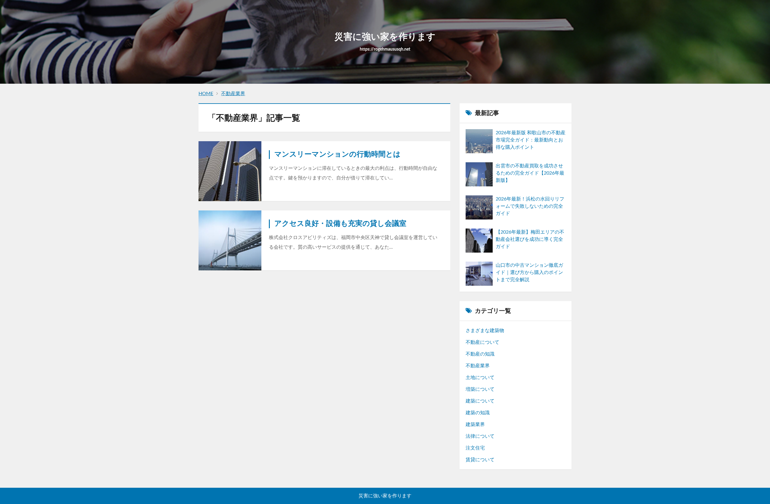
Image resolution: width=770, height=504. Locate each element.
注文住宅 (475, 448)
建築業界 (475, 424)
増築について (480, 389)
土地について (480, 377)
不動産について (482, 342)
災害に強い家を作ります (385, 495)
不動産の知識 (480, 354)
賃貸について (480, 459)
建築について (480, 401)
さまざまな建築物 (485, 330)
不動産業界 (478, 365)
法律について (480, 436)
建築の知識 (478, 412)
